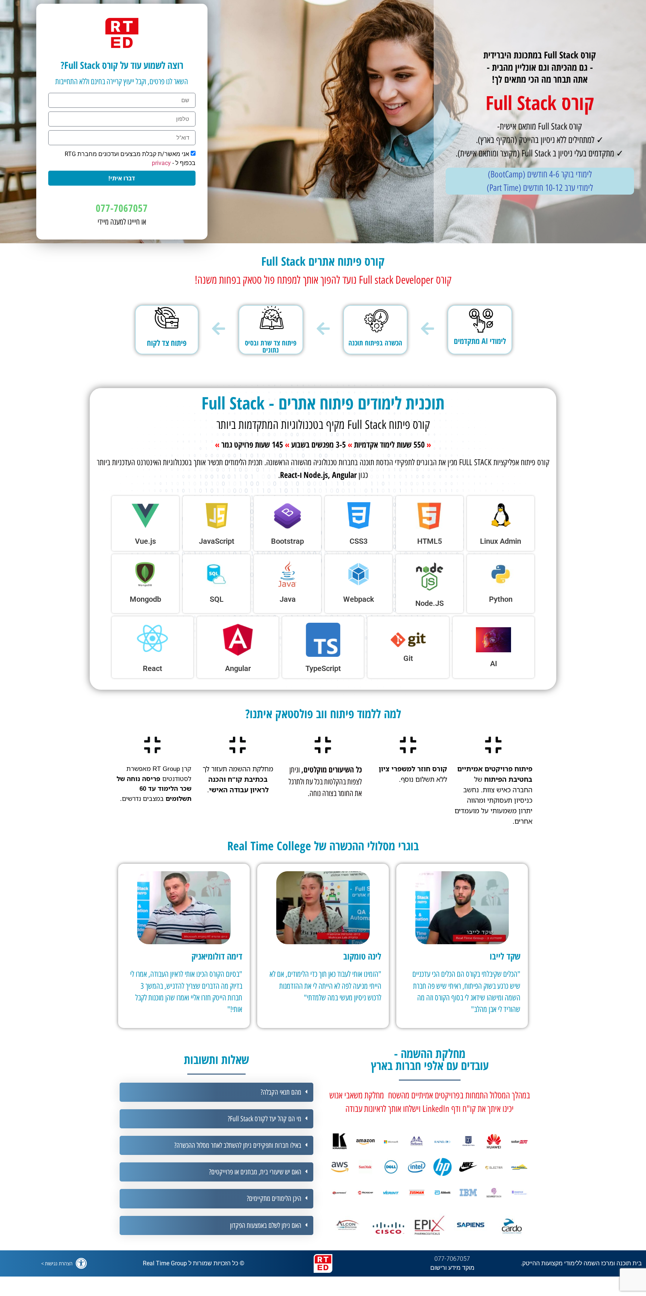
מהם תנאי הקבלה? (281, 1092)
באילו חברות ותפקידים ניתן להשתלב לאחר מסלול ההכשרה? (237, 1145)
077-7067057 (122, 208)
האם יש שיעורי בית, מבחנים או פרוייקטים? (255, 1172)
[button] (216, 1092)
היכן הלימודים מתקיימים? (274, 1198)
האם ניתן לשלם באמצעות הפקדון (265, 1225)
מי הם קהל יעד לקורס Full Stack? (264, 1118)
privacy (161, 163)
